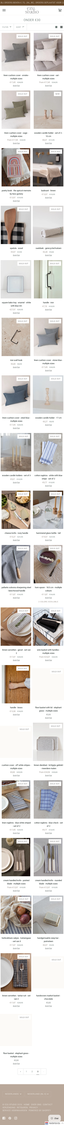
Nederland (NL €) (36, 1094)
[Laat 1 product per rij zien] (56, 27)
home (27, 1105)
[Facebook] (3, 1118)
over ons (36, 1105)
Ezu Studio (11, 1105)
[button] (54, 1123)
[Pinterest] (9, 1118)
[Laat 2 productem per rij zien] (61, 27)
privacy (33, 1107)
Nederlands (12, 1094)
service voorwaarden (14, 1110)
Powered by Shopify (40, 1110)
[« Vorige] (20, 1071)
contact (48, 1105)
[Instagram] (15, 1118)
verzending (8, 1107)
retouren (22, 1107)
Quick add (15, 352)
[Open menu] (7, 10)
